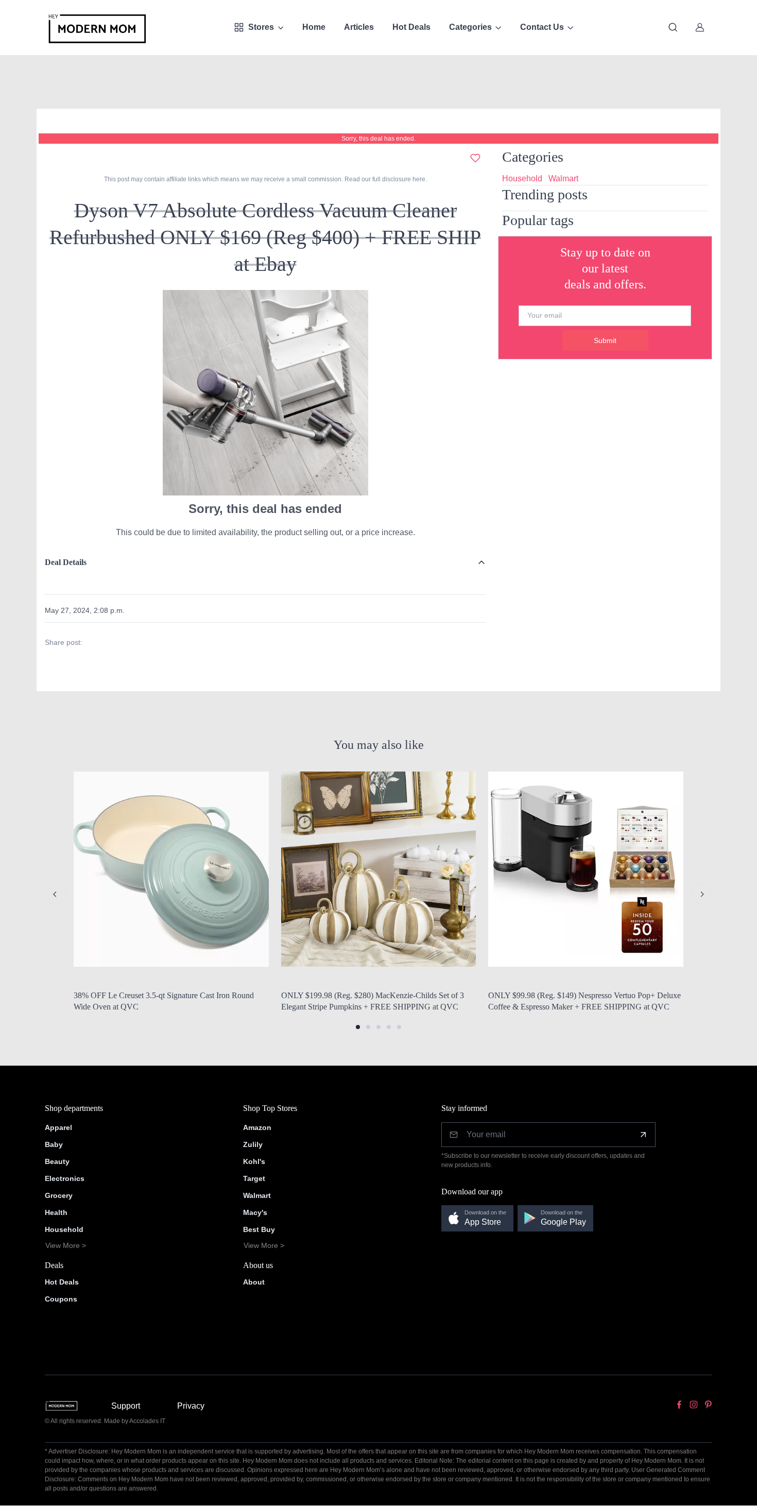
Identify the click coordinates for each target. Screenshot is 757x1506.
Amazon (257, 1127)
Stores (261, 27)
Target (254, 1178)
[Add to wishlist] (475, 158)
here (418, 179)
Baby (54, 1144)
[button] (358, 1027)
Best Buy (259, 1229)
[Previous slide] (55, 894)
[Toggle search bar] (673, 27)
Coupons (61, 1299)
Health (56, 1212)
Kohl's (254, 1161)
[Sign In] (699, 27)
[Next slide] (702, 894)
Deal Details (66, 562)
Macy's (255, 1212)
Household (522, 178)
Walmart (563, 178)
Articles (359, 27)
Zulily (253, 1144)
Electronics (64, 1178)
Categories (470, 27)
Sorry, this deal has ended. (378, 138)
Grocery (59, 1195)
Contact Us (542, 27)
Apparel (58, 1127)
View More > (65, 1245)
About (254, 1282)
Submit (605, 340)
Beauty (57, 1161)
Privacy (190, 1405)
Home (313, 27)
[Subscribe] (643, 1134)
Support (125, 1405)
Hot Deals (411, 27)
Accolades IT (147, 1421)
